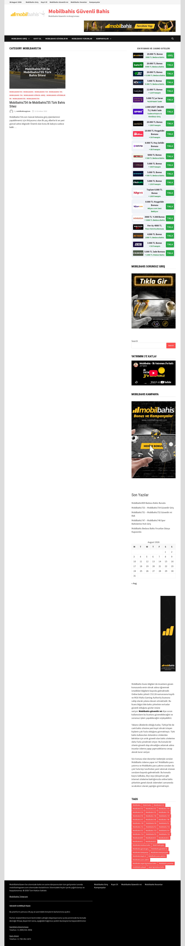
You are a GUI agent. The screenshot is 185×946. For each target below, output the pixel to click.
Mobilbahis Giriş (32, 2)
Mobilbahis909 (138, 838)
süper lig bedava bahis (156, 867)
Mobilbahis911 (164, 838)
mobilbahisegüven (23, 111)
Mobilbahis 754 (138, 834)
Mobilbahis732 (138, 809)
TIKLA (170, 64)
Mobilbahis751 (164, 823)
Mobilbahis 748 (164, 820)
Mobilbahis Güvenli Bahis (78, 11)
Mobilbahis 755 (164, 834)
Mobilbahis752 (151, 827)
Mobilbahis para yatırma (157, 856)
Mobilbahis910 (151, 838)
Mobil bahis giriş (158, 845)
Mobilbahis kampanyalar (159, 852)
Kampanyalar (94, 2)
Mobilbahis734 (15, 92)
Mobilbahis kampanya (140, 852)
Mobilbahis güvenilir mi (150, 711)
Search (135, 341)
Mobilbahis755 (151, 834)
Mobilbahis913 (151, 841)
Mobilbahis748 (151, 820)
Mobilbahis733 (151, 809)
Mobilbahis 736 (15, 95)
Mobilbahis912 (138, 841)
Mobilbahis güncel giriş (34, 95)
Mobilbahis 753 (151, 830)
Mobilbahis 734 (41, 92)
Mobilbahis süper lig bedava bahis (144, 863)
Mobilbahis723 (159, 805)
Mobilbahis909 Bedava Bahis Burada (148, 503)
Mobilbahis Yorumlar (79, 2)
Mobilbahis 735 (55, 92)
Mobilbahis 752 (164, 827)
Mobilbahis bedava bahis (141, 845)
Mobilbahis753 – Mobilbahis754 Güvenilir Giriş (153, 507)
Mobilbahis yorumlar (166, 863)
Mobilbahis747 (138, 820)
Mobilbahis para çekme (141, 860)
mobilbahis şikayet (139, 867)
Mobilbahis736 (33, 98)
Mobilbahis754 (164, 830)
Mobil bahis (147, 805)
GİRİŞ (170, 55)
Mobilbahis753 (138, 830)
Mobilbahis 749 (138, 823)
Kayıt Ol (44, 2)
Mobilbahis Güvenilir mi (59, 2)
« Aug (134, 583)
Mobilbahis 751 (138, 827)
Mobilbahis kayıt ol (139, 856)
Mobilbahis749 (151, 823)
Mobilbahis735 (19, 98)
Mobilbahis (28, 92)
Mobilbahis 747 (164, 816)
